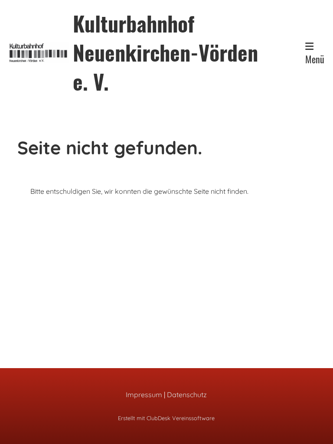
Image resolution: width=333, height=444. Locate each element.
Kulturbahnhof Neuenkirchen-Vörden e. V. (165, 52)
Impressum (144, 394)
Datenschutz (187, 394)
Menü (314, 59)
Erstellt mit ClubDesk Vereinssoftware (166, 418)
